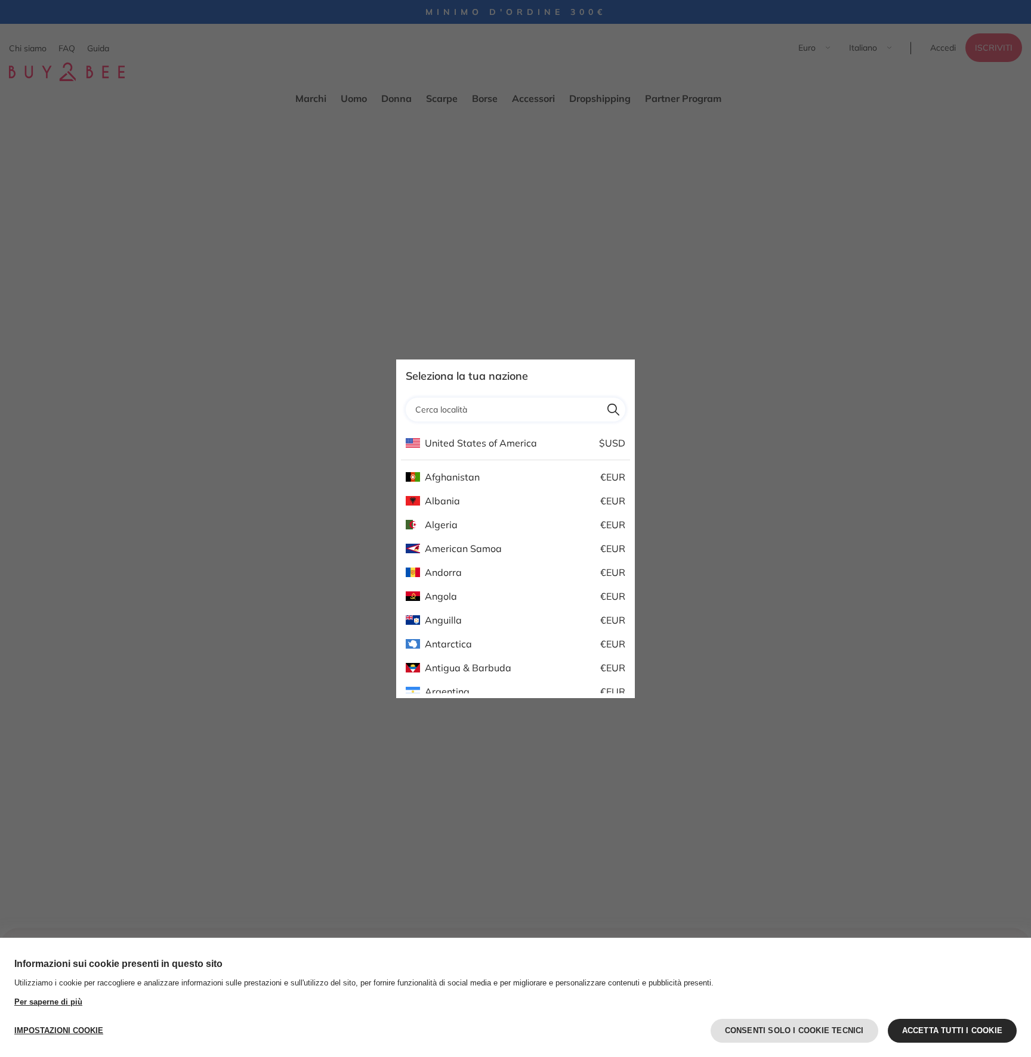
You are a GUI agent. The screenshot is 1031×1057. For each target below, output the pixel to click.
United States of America (481, 443)
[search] (613, 409)
